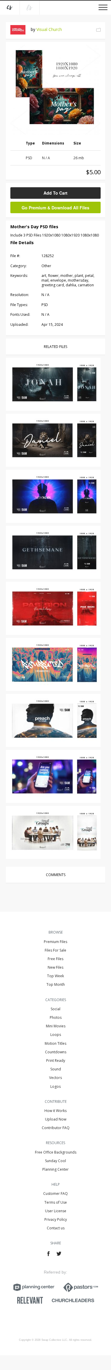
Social (55, 1008)
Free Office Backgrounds (55, 1152)
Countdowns (55, 1051)
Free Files (55, 958)
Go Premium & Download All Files (55, 208)
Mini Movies (55, 1026)
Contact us (56, 1228)
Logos (55, 1086)
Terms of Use (55, 1202)
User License (55, 1210)
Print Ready (55, 1060)
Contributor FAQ (56, 1127)
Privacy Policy (55, 1219)
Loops (55, 1034)
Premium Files (55, 941)
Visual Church (49, 29)
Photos (56, 1017)
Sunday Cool (55, 1160)
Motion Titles (55, 1043)
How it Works (55, 1110)
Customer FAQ (55, 1193)
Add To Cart (55, 193)
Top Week (55, 975)
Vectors (55, 1077)
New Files (55, 967)
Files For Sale (55, 950)
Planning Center (55, 1169)
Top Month (55, 984)
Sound (55, 1069)
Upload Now (55, 1119)
